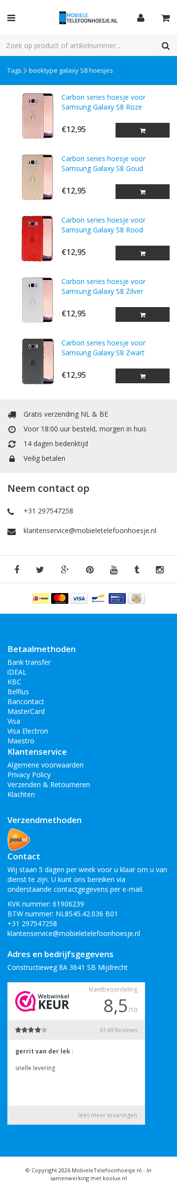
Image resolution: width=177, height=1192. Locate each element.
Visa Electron (27, 731)
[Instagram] (159, 570)
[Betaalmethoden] (41, 597)
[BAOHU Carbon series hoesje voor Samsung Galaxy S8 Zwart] (34, 361)
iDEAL (17, 672)
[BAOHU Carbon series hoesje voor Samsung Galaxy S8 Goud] (34, 177)
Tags (14, 70)
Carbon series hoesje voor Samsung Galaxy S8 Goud (103, 163)
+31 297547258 (48, 510)
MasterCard (26, 711)
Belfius (18, 691)
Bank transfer (29, 662)
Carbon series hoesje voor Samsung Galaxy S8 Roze (103, 102)
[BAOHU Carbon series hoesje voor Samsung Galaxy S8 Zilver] (34, 300)
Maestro (20, 740)
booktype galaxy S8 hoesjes (71, 70)
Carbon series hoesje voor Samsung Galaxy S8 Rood (103, 224)
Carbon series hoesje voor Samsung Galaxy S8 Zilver (103, 286)
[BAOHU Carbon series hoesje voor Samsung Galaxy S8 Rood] (34, 238)
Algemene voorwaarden (45, 764)
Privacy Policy (29, 774)
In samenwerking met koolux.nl (100, 1174)
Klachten (21, 794)
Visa (13, 721)
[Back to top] (160, 1175)
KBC (14, 681)
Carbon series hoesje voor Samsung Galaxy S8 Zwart (103, 347)
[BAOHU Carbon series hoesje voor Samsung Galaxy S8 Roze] (34, 115)
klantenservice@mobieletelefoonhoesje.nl (90, 530)
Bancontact (25, 701)
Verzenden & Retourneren (48, 784)
